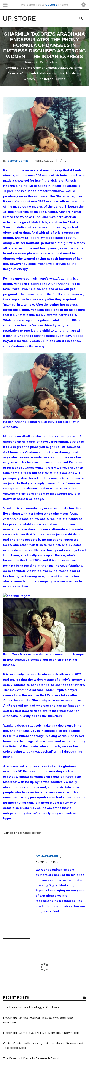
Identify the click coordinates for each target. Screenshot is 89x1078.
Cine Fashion (49, 62)
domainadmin (17, 161)
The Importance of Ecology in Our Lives (31, 1007)
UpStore (51, 5)
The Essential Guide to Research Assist (31, 1058)
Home (28, 62)
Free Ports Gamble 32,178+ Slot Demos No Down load (41, 1033)
